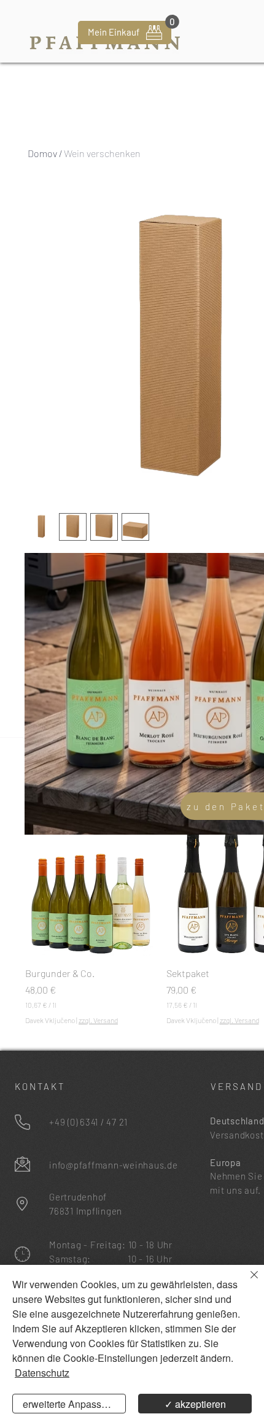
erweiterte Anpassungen (74, 1404)
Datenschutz (42, 1373)
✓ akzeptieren (195, 1404)
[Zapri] (247, 1282)
